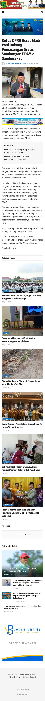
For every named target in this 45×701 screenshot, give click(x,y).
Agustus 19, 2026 (7, 302)
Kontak (25, 677)
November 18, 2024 (19, 601)
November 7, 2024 (10, 574)
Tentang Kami (12, 674)
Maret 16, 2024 (34, 63)
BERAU (6, 290)
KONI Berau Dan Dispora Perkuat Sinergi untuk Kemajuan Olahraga (21, 569)
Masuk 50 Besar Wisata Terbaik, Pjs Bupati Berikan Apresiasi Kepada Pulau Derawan (27, 595)
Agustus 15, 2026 (7, 345)
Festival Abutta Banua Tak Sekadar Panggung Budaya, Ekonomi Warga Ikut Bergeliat (20, 512)
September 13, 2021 (10, 611)
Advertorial (8, 419)
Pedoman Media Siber (27, 674)
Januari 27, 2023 (18, 588)
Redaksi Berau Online (17, 63)
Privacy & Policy (14, 677)
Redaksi (33, 677)
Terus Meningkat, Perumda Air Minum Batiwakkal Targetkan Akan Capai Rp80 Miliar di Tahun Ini (27, 583)
